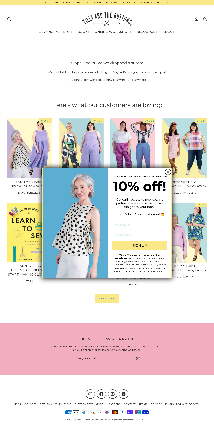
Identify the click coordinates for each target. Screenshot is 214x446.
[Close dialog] (168, 172)
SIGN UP (140, 246)
